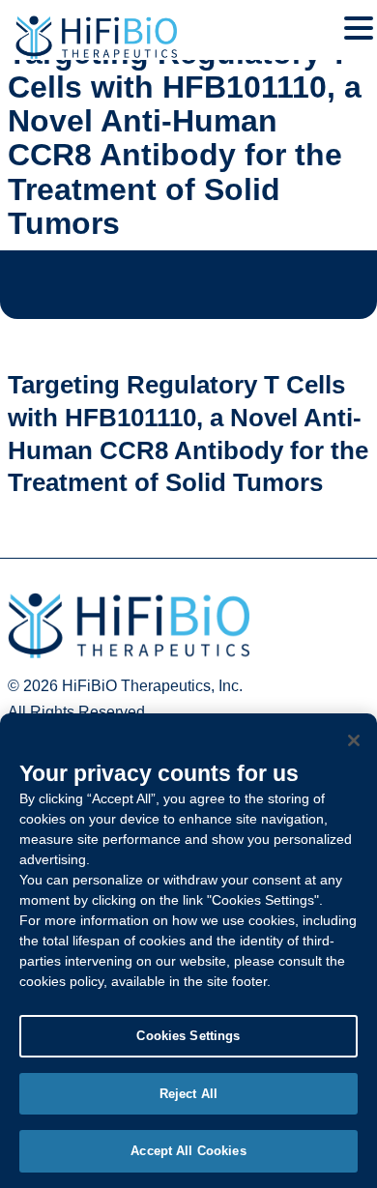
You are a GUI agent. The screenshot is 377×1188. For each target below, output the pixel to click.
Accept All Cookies (188, 1151)
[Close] (354, 740)
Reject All (189, 1094)
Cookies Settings (188, 1036)
